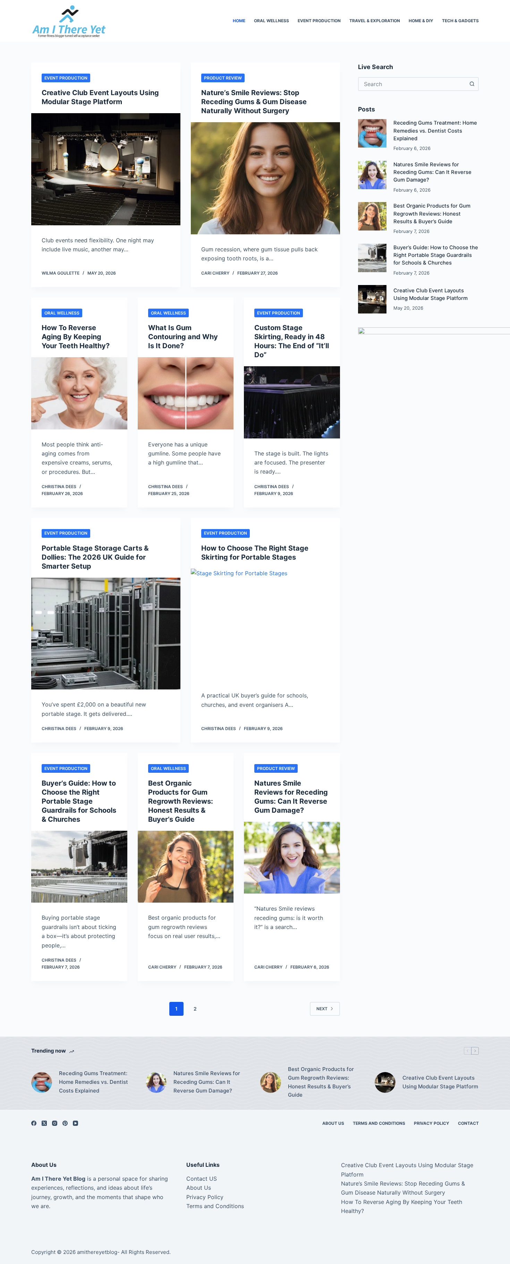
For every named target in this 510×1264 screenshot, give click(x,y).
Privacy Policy (431, 1123)
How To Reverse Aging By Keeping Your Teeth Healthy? (76, 337)
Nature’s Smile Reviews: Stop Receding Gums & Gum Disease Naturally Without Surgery (254, 102)
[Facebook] (33, 1123)
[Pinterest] (65, 1123)
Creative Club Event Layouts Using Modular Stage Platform (440, 1082)
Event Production (319, 20)
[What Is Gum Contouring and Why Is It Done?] (186, 393)
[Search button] (472, 84)
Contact (468, 1123)
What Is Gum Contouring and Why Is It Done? (183, 337)
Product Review (223, 78)
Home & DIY (421, 20)
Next (322, 1008)
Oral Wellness (271, 20)
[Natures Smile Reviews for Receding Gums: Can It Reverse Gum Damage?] (292, 858)
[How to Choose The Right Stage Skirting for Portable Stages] (265, 625)
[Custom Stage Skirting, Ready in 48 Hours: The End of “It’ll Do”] (292, 402)
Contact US (201, 1178)
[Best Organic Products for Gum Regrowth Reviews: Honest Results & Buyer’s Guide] (186, 867)
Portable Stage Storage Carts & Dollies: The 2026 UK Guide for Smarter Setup (95, 557)
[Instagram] (54, 1123)
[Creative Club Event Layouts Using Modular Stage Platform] (105, 169)
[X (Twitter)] (44, 1123)
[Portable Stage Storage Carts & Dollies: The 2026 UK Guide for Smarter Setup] (105, 634)
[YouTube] (75, 1123)
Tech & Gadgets (460, 20)
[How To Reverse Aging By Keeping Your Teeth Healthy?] (79, 393)
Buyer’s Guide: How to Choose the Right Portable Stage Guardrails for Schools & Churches (79, 801)
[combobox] (412, 84)
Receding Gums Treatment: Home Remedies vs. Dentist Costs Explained (435, 131)
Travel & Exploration (374, 20)
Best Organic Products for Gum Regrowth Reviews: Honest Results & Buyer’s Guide (180, 801)
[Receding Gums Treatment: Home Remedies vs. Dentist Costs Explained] (372, 133)
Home (239, 20)
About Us (333, 1123)
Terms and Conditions (379, 1123)
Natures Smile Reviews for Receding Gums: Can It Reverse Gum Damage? (432, 172)
